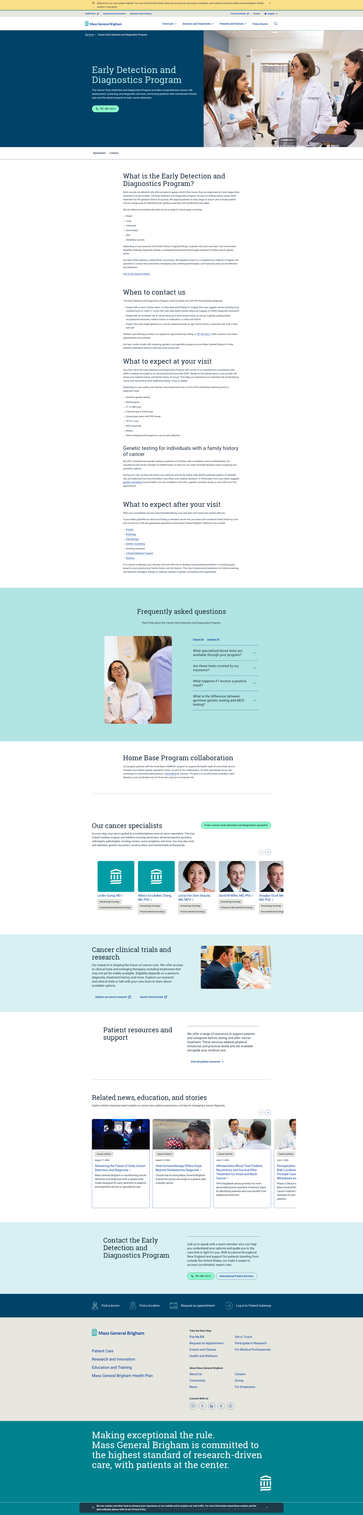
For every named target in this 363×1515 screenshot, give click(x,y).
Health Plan (90, 13)
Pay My (196, 1337)
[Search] (275, 23)
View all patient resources (205, 1061)
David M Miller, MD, (235, 895)
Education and (112, 1367)
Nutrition (130, 558)
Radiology (131, 534)
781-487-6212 (108, 108)
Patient (102, 1351)
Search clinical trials (151, 996)
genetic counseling (132, 482)
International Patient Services (237, 1276)
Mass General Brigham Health (122, 1375)
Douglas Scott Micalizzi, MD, (275, 897)
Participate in (251, 1343)
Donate (256, 13)
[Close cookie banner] (267, 1508)
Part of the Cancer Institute (136, 273)
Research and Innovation (114, 13)
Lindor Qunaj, (109, 895)
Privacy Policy (139, 1509)
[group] (110, 889)
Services (89, 34)
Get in (243, 1337)
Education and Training (140, 13)
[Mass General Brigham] (103, 23)
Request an (206, 1343)
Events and (202, 1349)
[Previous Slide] (261, 852)
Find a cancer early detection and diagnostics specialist (236, 825)
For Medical (253, 1349)
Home (170, 773)
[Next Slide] (268, 852)
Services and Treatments (196, 23)
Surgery (130, 529)
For (245, 1387)
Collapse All (213, 639)
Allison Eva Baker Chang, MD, (155, 897)
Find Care (167, 23)
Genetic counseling (135, 543)
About (195, 1374)
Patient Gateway (238, 13)
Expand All (198, 639)
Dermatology (132, 539)
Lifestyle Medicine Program (139, 553)
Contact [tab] (114, 152)
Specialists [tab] (99, 152)
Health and (203, 1356)
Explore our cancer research (111, 996)
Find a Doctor (260, 23)
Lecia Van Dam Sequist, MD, (194, 897)
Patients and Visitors (232, 23)
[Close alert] (269, 3)
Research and (113, 1359)
